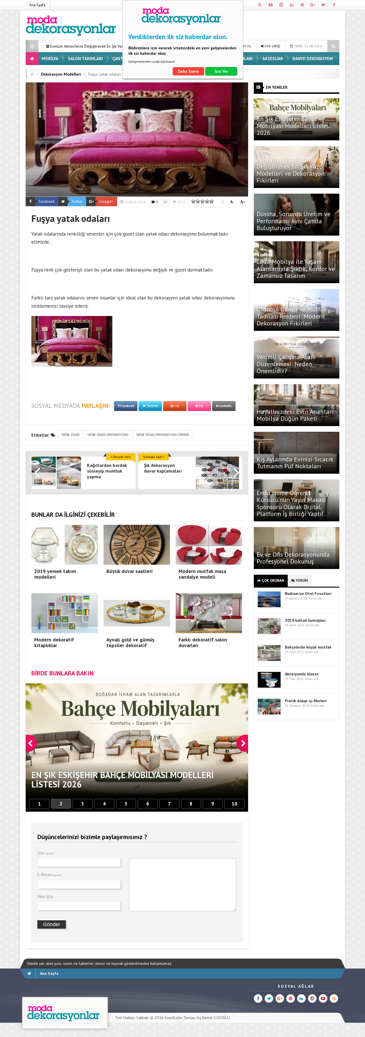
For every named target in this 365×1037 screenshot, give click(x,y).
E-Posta (49, 874)
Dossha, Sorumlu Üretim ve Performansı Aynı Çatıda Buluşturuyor (293, 221)
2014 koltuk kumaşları (305, 620)
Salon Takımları (85, 58)
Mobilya (50, 58)
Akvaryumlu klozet (302, 674)
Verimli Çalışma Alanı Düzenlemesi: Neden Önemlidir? (286, 363)
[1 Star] (193, 201)
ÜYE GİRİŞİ (272, 46)
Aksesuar (272, 58)
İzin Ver (221, 71)
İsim (45, 853)
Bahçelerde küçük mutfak (308, 647)
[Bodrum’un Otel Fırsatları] (269, 606)
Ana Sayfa (37, 5)
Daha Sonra (188, 71)
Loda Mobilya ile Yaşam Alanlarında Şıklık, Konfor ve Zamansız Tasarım (296, 268)
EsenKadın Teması (180, 1017)
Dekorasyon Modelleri (61, 74)
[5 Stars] (211, 201)
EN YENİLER (276, 87)
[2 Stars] (198, 201)
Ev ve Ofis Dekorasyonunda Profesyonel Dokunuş (293, 557)
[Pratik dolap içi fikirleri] (269, 714)
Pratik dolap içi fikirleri (306, 700)
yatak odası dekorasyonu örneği (162, 435)
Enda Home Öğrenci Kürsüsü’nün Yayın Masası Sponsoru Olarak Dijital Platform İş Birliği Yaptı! (291, 503)
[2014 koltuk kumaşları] (269, 633)
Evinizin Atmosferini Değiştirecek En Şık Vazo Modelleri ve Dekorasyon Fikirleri (291, 169)
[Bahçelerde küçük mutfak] (269, 660)
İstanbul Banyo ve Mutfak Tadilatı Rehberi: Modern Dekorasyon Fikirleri (292, 316)
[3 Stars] (202, 201)
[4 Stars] (207, 201)
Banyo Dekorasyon (313, 58)
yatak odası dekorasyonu (107, 435)
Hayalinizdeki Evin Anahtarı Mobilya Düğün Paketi (295, 415)
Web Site (45, 896)
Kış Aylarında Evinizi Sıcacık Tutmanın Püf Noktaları (295, 462)
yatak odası (70, 435)
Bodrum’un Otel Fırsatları (308, 593)
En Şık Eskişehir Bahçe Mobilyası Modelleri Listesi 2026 (294, 125)
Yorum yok (315, 598)
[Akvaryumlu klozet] (269, 687)
